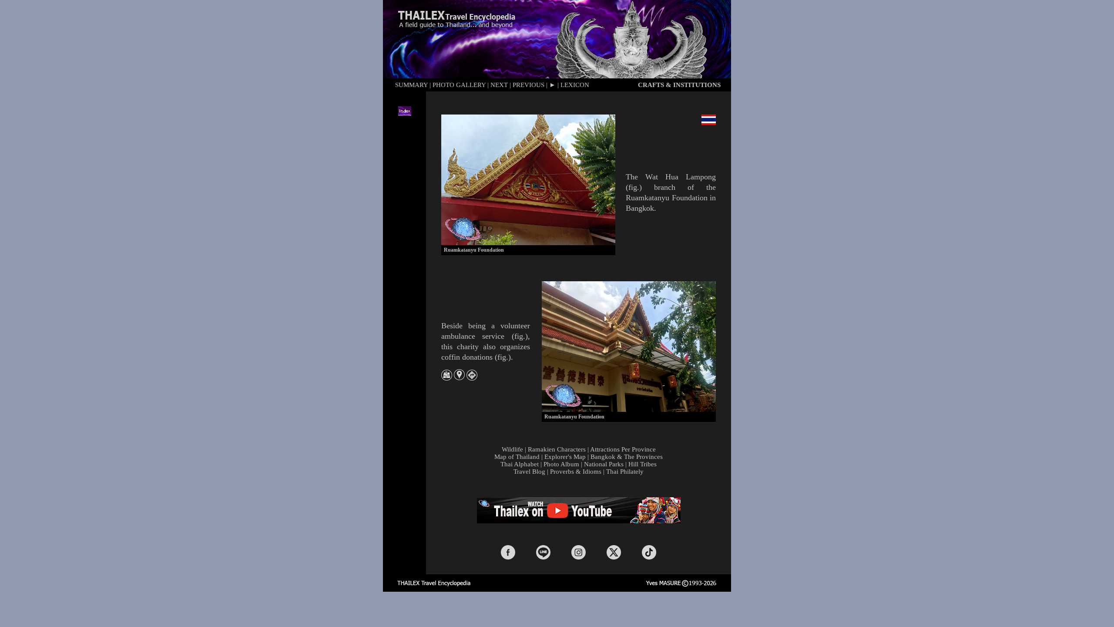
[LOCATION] (459, 377)
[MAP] (446, 378)
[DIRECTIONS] (471, 378)
